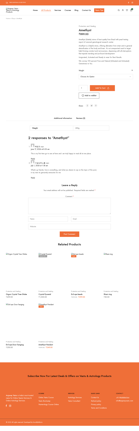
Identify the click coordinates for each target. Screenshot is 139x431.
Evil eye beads (76, 294)
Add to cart (100, 88)
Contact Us (86, 10)
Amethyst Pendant (46, 344)
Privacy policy (96, 404)
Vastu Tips (99, 10)
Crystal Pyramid (45, 294)
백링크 (37, 146)
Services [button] (58, 10)
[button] (15, 285)
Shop (13, 18)
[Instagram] (9, 406)
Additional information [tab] (63, 118)
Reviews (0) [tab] (80, 118)
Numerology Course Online (49, 404)
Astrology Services (75, 397)
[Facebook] (6, 406)
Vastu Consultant (74, 401)
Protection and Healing (87, 26)
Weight (81, 70)
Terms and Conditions (99, 408)
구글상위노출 (40, 163)
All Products (46, 10)
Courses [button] (68, 10)
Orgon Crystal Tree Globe (16, 294)
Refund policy (96, 401)
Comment (69, 196)
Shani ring (108, 294)
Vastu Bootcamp (44, 401)
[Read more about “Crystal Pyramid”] (48, 285)
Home (35, 10)
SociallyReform (37, 422)
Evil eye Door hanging (15, 344)
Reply (33, 158)
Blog (76, 10)
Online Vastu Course (46, 397)
